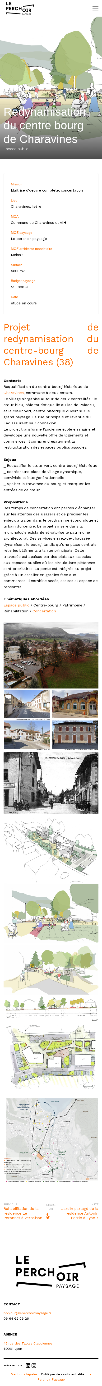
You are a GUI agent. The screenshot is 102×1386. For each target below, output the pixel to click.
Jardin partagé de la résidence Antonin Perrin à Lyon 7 (79, 1213)
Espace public (16, 605)
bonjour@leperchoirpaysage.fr (27, 1313)
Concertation (44, 611)
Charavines (14, 392)
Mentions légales (24, 1374)
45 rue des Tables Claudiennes (28, 1343)
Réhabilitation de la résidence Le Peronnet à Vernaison (23, 1213)
